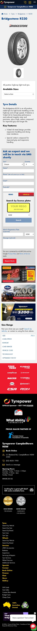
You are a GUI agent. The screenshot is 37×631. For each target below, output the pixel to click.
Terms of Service (25, 254)
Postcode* (6, 187)
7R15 (33, 336)
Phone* (13, 174)
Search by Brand (7, 531)
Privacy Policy (12, 254)
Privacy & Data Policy (13, 624)
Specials (5, 565)
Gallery (5, 581)
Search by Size (7, 528)
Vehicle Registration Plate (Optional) (11, 231)
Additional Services (8, 563)
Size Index (5, 590)
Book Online (7, 570)
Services (5, 545)
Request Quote (10, 261)
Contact (5, 568)
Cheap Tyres (6, 597)
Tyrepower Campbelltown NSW (20, 7)
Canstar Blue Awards (9, 592)
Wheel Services (7, 560)
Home (5, 14)
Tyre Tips (5, 535)
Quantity (27, 162)
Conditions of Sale (25, 624)
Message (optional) (9, 238)
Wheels (5, 538)
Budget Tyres (6, 595)
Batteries (5, 550)
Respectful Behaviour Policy (9, 626)
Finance (5, 573)
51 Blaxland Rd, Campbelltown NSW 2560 (20, 456)
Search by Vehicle (8, 526)
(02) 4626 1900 (12, 461)
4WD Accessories (8, 548)
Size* (5, 162)
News (4, 578)
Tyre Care (5, 533)
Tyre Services (6, 558)
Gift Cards (5, 587)
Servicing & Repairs (8, 555)
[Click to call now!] (25, 2)
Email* (5, 181)
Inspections (5, 553)
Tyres (4, 523)
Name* (5, 168)
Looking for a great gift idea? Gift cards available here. (16, 490)
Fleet (4, 575)
